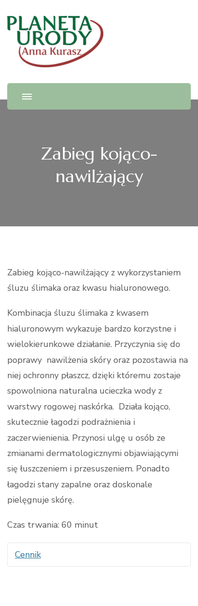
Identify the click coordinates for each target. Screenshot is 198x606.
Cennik (28, 554)
